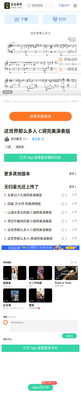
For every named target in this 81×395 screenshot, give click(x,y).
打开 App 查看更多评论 (40, 348)
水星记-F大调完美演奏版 (24, 195)
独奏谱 (20, 146)
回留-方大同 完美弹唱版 (24, 203)
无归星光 (16, 138)
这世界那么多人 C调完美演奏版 (29, 229)
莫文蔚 (36, 139)
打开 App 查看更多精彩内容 (40, 157)
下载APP (64, 5)
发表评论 (69, 336)
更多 (71, 173)
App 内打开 (40, 387)
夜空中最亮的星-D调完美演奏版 (29, 221)
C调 (8, 146)
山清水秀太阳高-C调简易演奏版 (29, 212)
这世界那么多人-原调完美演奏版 (29, 238)
